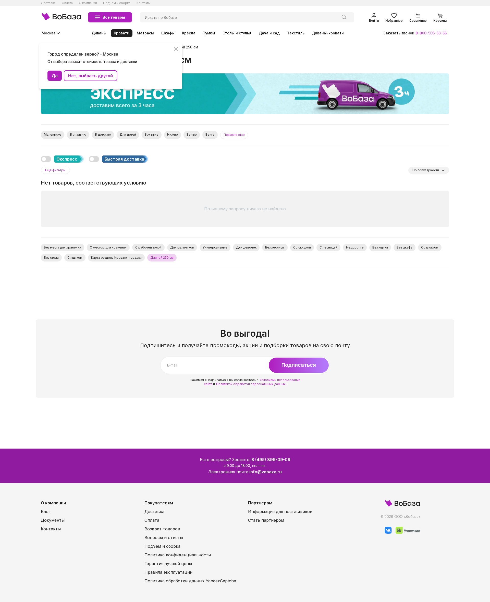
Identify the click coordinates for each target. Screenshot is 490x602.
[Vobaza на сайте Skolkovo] (406, 532)
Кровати (121, 33)
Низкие (172, 134)
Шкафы (168, 33)
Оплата (67, 3)
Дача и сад (269, 33)
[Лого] (61, 17)
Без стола (51, 257)
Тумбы (209, 33)
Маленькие (52, 134)
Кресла (188, 33)
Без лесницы (275, 247)
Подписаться (298, 365)
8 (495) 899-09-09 (270, 459)
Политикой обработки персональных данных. (251, 384)
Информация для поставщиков (280, 511)
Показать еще (234, 135)
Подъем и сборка (116, 3)
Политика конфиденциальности (177, 554)
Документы (53, 520)
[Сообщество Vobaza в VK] (386, 532)
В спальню (78, 134)
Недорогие (355, 247)
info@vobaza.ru (265, 471)
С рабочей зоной (148, 247)
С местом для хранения (108, 247)
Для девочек (246, 247)
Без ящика (380, 247)
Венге (210, 134)
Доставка (48, 3)
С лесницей (328, 247)
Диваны (99, 33)
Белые (192, 134)
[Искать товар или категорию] (344, 17)
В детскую (103, 134)
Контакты (144, 3)
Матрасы (145, 33)
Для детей (128, 134)
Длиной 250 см (185, 47)
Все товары (114, 17)
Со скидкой (302, 247)
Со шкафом (429, 247)
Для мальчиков (182, 247)
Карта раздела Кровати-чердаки (116, 257)
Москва (49, 33)
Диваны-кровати (328, 33)
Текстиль (295, 33)
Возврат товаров (162, 528)
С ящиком (74, 257)
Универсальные (215, 247)
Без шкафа (404, 247)
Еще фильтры (55, 170)
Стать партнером (266, 520)
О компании (88, 3)
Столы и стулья (237, 33)
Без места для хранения (62, 247)
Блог (45, 511)
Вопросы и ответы (163, 537)
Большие (151, 134)
